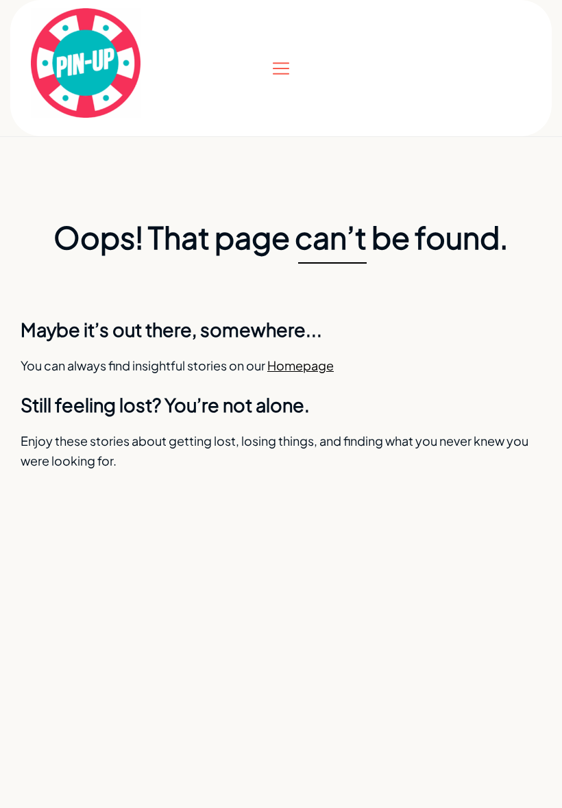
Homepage (300, 365)
